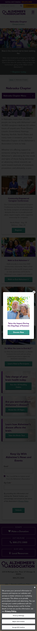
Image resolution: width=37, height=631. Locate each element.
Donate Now (18, 332)
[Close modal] (34, 292)
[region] (18, 608)
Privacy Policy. (11, 611)
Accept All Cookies (18, 627)
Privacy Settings (18, 615)
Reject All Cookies (18, 621)
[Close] (35, 587)
